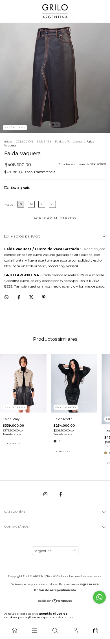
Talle (8, 204)
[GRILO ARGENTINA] (14, 630)
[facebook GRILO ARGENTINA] (61, 494)
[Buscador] (55, 630)
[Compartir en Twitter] (31, 297)
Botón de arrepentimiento (55, 590)
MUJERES (44, 141)
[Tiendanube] (55, 601)
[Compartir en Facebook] (19, 297)
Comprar (13, 443)
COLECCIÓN (24, 141)
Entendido (94, 615)
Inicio (8, 141)
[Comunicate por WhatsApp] (99, 597)
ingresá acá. (90, 584)
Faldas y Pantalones (69, 141)
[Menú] (35, 630)
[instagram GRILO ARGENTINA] (45, 494)
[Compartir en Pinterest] (43, 297)
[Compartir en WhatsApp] (6, 297)
